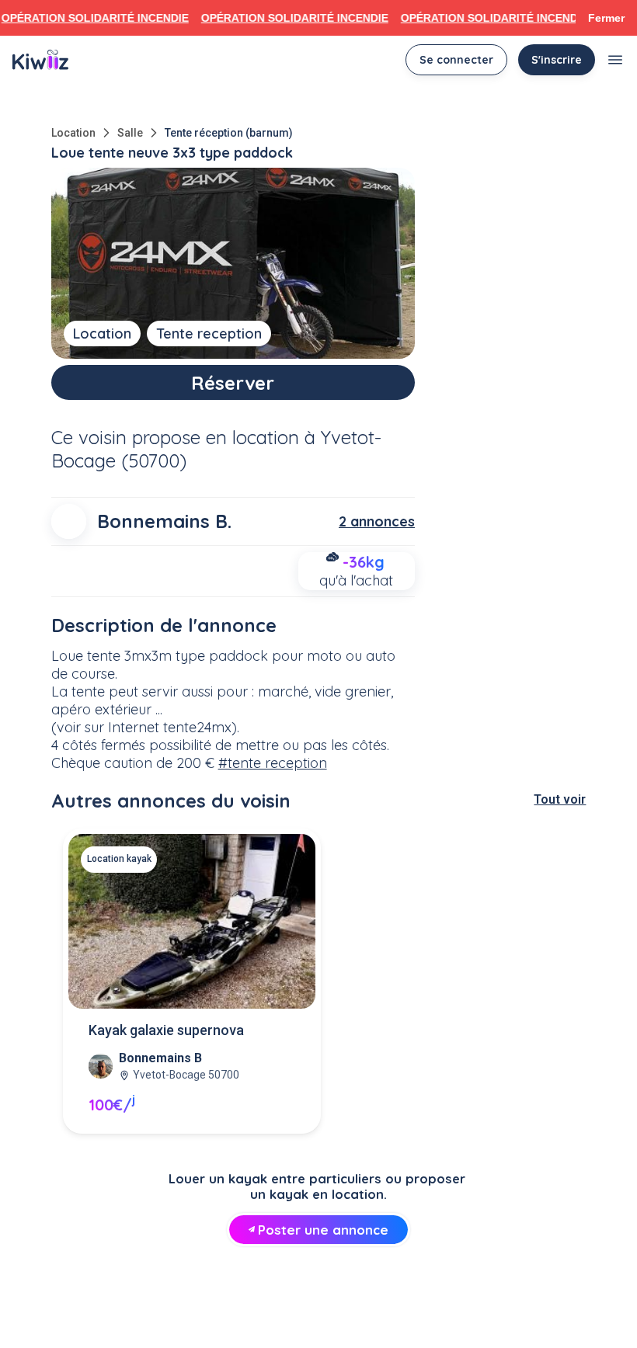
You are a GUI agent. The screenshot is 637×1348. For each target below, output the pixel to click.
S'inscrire (556, 60)
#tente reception (272, 763)
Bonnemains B (160, 1058)
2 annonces (377, 521)
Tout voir (560, 799)
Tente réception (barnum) (229, 133)
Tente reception (209, 333)
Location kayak (119, 858)
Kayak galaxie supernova (166, 1030)
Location (73, 133)
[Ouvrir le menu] (615, 59)
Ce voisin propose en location (175, 437)
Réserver (232, 382)
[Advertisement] (318, 1306)
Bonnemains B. (164, 521)
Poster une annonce (323, 1229)
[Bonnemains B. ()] (68, 521)
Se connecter (456, 60)
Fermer (606, 18)
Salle (130, 133)
